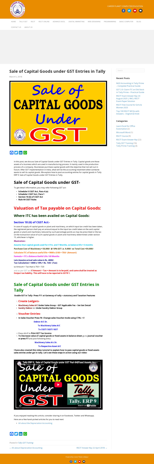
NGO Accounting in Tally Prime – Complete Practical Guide (130, 84)
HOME (13, 21)
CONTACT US (16, 27)
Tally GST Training (25, 442)
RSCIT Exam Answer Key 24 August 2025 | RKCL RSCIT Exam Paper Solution (128, 99)
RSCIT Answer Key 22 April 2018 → (92, 447)
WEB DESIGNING (94, 21)
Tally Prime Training (125, 145)
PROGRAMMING (110, 21)
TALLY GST (23, 21)
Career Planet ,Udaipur (81, 457)
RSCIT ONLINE (44, 21)
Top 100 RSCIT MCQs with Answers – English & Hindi (127, 112)
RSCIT (33, 21)
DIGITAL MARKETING (76, 21)
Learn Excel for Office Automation (125, 127)
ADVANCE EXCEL (59, 21)
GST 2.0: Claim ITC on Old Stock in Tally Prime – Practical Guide (130, 91)
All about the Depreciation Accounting (35, 423)
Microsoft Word (123, 132)
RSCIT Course (122, 136)
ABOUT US (28, 27)
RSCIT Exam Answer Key (126, 139)
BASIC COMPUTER (126, 21)
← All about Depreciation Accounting (25, 447)
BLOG (139, 21)
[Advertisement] (77, 47)
